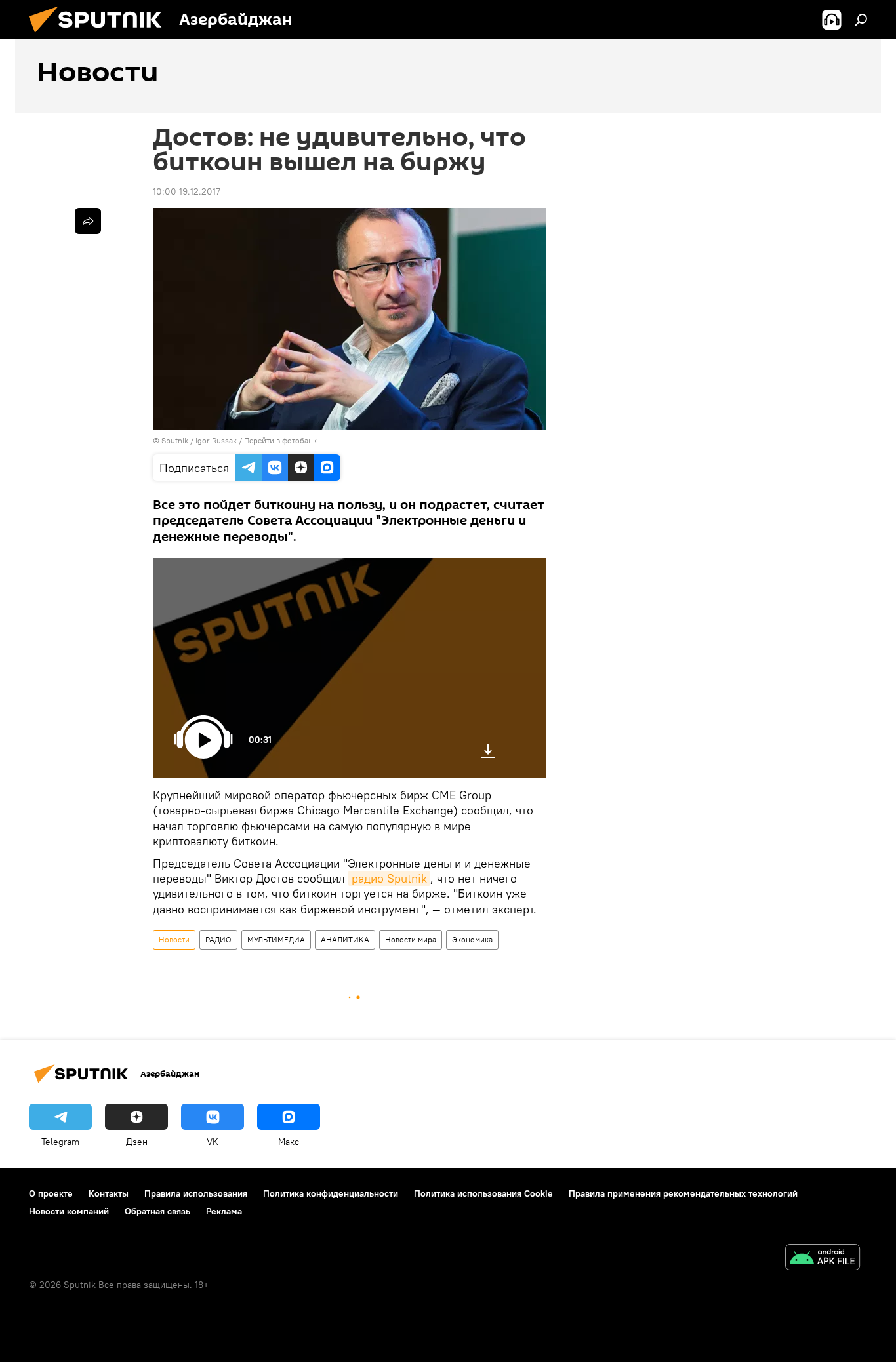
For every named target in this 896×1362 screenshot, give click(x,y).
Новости (174, 939)
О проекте (51, 1193)
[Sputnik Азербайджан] (100, 36)
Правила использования (195, 1193)
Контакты (109, 1193)
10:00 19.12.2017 (186, 191)
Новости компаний (69, 1211)
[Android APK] (822, 1258)
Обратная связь (157, 1211)
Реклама (224, 1211)
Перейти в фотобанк (280, 440)
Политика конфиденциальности (330, 1193)
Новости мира (410, 939)
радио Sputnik (389, 878)
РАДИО (218, 939)
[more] (88, 221)
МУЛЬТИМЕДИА (276, 939)
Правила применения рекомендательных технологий (683, 1193)
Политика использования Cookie (483, 1193)
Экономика (472, 939)
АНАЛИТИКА (345, 939)
